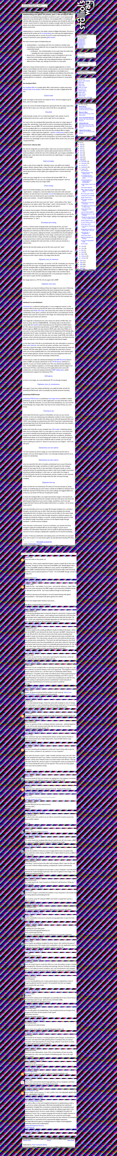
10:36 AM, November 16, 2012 (35, 1032)
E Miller (27, 584)
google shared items (86, 197)
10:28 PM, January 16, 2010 (34, 744)
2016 (81, 144)
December (84, 161)
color (31, 345)
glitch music (51, 37)
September (84, 167)
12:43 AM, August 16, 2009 (33, 687)
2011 (81, 154)
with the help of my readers (31, 89)
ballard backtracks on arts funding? (88, 214)
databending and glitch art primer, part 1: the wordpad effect (48, 14)
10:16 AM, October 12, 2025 (34, 1098)
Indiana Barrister (83, 123)
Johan (27, 713)
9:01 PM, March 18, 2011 (33, 858)
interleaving (27, 306)
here (35, 578)
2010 (81, 156)
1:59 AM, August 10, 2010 (33, 799)
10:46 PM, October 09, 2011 (34, 938)
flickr (53, 99)
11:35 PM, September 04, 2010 (35, 812)
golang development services (34, 1125)
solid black (81, 46)
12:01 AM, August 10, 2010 (33, 792)
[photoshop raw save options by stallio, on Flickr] (48, 448)
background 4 (81, 43)
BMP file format (61, 359)
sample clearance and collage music (87, 173)
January (83, 258)
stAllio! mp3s (81, 92)
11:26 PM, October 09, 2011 (34, 951)
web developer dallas (32, 1101)
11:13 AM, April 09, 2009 (33, 625)
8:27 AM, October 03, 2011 (33, 877)
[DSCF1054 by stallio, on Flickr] (48, 95)
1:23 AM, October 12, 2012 (33, 1005)
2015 (81, 146)
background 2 (81, 40)
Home (49, 1140)
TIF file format (56, 362)
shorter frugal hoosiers (87, 220)
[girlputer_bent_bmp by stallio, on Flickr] (49, 284)
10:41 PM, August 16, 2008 (33, 608)
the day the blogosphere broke (87, 241)
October (83, 165)
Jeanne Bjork (29, 1071)
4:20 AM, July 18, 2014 (32, 1068)
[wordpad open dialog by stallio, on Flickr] (48, 222)
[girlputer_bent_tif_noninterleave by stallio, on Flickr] (49, 384)
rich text (51, 194)
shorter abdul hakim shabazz (86, 209)
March (83, 254)
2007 (81, 260)
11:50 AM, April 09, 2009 (33, 652)
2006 (81, 262)
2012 (81, 152)
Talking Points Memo (85, 130)
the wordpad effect (29, 87)
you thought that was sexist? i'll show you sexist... (87, 177)
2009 (81, 158)
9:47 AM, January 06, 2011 (33, 835)
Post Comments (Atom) (39, 1145)
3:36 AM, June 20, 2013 (32, 1047)
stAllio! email (81, 95)
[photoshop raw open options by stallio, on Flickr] (48, 460)
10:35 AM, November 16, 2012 (35, 1020)
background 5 (81, 44)
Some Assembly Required (86, 117)
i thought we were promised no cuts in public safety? (88, 217)
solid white (81, 47)
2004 (81, 266)
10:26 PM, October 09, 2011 (34, 913)
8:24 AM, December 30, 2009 (34, 719)
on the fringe (84, 243)
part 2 (45, 832)
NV (26, 954)
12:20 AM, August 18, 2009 (33, 710)
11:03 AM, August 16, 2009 (33, 698)
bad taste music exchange (85, 97)
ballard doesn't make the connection (87, 203)
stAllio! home (81, 85)
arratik (27, 557)
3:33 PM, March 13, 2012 (33, 974)
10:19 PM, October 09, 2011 (34, 904)
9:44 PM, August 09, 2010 (33, 784)
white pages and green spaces (87, 200)
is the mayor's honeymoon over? (88, 226)
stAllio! (27, 690)
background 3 (81, 42)
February (83, 256)
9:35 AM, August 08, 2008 (33, 581)
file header (56, 429)
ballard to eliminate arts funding (87, 238)
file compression (58, 132)
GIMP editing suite (58, 370)
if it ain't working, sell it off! (88, 222)
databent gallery (82, 90)
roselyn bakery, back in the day (88, 185)
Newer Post (27, 1140)
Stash (27, 1080)
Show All (94, 135)
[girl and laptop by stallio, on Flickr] (48, 161)
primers (39, 544)
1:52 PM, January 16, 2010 (33, 732)
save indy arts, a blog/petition (85, 233)
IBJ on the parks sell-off (87, 193)
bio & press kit (82, 89)
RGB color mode (39, 310)
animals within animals (84, 81)
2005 (81, 264)
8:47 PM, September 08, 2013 (34, 1060)
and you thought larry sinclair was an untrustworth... (86, 181)
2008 (81, 160)
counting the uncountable (87, 195)
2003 (81, 268)
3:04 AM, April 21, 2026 (32, 1131)
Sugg (26, 747)
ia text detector (29, 1127)
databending (32, 544)
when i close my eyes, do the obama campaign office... (88, 190)
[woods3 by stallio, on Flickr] (48, 112)
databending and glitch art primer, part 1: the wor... (88, 230)
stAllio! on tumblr (82, 87)
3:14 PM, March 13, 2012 (33, 959)
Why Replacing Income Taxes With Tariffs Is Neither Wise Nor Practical (86, 126)
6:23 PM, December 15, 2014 (34, 1087)
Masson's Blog (83, 112)
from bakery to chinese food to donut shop (88, 206)
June (82, 248)
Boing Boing (82, 106)
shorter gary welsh (86, 224)
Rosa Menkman (30, 1090)
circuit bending (46, 33)
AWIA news (81, 82)
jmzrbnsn (28, 993)
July (82, 246)
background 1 (81, 39)
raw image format (54, 398)
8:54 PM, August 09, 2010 (33, 773)
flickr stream (81, 57)
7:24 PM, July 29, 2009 (32, 662)
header (35, 325)
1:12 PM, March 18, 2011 (33, 846)
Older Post (70, 1140)
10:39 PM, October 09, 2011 (34, 923)
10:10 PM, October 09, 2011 (34, 887)
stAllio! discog (82, 94)
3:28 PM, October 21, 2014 (33, 1077)
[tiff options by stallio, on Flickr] (49, 376)
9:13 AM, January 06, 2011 (33, 827)
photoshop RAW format (30, 398)
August (83, 169)
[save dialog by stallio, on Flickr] (48, 186)
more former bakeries (86, 187)
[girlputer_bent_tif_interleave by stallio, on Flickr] (48, 259)
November (84, 163)
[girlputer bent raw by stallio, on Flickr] (48, 482)
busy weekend (85, 170)
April (82, 252)
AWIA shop (81, 84)
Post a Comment (26, 1134)
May (82, 250)
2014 (81, 148)
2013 (81, 150)
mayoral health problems (87, 212)
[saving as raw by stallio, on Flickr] (48, 411)
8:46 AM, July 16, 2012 (32, 990)
